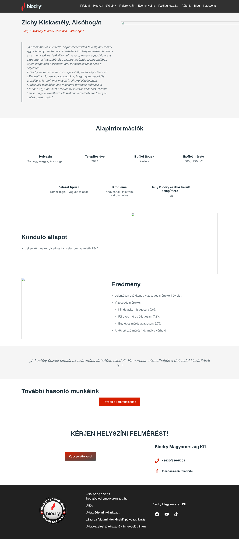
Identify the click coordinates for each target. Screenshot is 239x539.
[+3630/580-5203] (157, 460)
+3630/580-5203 (173, 460)
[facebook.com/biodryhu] (157, 471)
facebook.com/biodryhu (178, 471)
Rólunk (186, 5)
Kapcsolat (209, 5)
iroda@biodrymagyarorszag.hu (106, 498)
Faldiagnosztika (168, 5)
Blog (197, 5)
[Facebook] (157, 514)
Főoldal (85, 5)
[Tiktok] (176, 514)
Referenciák (126, 5)
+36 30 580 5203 (98, 494)
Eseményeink (146, 5)
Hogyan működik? (104, 5)
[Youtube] (166, 514)
